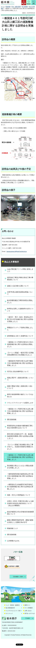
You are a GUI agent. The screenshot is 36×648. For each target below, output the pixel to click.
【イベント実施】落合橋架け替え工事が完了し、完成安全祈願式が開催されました (20, 447)
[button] (23, 2)
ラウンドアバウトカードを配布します (20, 403)
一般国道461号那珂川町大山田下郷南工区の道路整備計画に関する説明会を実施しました (20, 363)
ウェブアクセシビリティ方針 (13, 610)
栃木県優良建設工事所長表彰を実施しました (20, 301)
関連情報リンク (12, 528)
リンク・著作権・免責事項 (12, 605)
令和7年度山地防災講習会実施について (20, 293)
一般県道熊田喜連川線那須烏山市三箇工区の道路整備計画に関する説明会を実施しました (20, 476)
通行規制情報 (11, 419)
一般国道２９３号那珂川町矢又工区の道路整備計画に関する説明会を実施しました (20, 344)
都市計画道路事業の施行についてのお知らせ (20, 395)
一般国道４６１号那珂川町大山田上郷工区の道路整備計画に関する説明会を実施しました (20, 411)
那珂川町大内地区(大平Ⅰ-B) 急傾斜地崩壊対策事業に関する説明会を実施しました (20, 436)
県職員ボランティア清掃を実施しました (20, 329)
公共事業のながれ (13, 541)
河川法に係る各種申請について (18, 371)
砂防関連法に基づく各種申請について (20, 336)
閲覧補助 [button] (29, 3)
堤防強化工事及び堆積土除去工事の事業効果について (20, 278)
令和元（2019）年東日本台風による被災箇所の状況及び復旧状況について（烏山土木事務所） (20, 503)
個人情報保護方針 (10, 608)
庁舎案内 (27, 618)
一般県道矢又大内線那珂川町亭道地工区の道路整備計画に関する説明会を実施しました (20, 487)
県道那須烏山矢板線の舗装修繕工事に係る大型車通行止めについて (20, 427)
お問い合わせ (28, 610)
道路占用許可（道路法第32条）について (20, 379)
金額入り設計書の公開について (18, 286)
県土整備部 (25, 6)
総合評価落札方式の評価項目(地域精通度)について (20, 513)
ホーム (2, 6)
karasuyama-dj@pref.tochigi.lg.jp (17, 251)
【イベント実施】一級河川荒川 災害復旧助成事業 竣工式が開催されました (20, 354)
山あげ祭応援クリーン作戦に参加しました (20, 270)
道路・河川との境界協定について (18, 495)
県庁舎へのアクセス (30, 613)
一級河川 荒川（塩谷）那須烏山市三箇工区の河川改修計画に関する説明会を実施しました (20, 319)
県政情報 (8, 6)
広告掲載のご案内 (18, 576)
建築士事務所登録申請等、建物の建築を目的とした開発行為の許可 (20, 521)
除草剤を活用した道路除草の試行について (20, 310)
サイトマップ (9, 613)
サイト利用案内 (29, 608)
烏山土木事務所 (11, 262)
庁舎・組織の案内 (16, 6)
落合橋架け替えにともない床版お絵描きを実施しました (20, 467)
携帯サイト (27, 605)
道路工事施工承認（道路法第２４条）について (20, 387)
